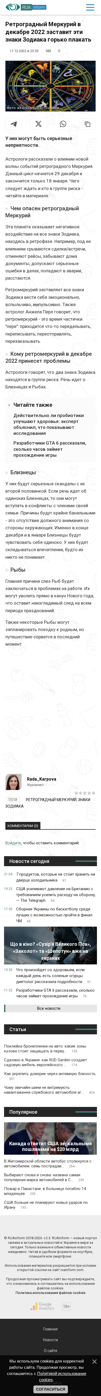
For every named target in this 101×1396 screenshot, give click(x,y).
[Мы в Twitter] (73, 1226)
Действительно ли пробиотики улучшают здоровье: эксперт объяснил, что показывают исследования (48, 424)
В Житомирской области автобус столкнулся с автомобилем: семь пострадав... (48, 1163)
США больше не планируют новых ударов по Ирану (46, 1205)
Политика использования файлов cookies (50, 1293)
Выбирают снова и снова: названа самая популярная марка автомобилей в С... (44, 1177)
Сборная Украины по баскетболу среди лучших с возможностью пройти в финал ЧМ (54, 915)
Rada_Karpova (41, 779)
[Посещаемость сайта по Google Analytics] (42, 1306)
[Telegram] (13, 124)
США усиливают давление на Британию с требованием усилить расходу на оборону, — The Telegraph (56, 894)
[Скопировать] (87, 124)
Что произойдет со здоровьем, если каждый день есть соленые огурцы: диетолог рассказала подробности (53, 975)
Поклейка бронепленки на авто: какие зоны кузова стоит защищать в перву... (45, 1048)
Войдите (13, 843)
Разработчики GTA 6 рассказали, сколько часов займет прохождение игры (49, 449)
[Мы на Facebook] (27, 1226)
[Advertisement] (50, 713)
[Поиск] (67, 7)
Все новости (48, 1008)
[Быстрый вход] (78, 7)
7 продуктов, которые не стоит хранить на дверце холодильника (55, 877)
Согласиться (50, 1389)
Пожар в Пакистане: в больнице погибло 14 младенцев (45, 1191)
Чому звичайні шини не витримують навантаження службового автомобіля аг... (49, 1090)
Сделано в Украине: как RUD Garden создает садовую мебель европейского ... (45, 1062)
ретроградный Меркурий (51, 800)
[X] (38, 124)
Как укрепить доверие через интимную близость (50, 1076)
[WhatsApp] (63, 124)
